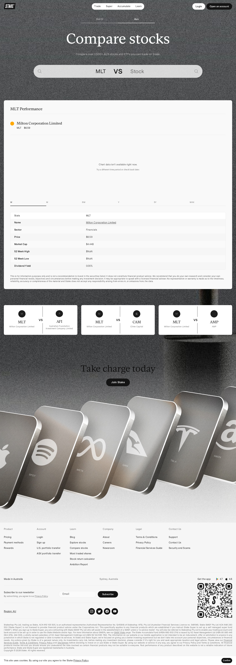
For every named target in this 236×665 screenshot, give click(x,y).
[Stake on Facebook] (107, 611)
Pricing (7, 537)
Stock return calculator (82, 559)
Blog (72, 537)
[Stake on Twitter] (99, 611)
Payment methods (13, 542)
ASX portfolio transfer (49, 553)
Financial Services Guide (149, 548)
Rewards (8, 548)
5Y (155, 202)
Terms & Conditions (146, 537)
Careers (107, 542)
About (106, 537)
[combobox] (75, 71)
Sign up (41, 542)
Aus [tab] (136, 19)
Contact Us (175, 542)
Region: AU (10, 611)
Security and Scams (179, 548)
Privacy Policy (143, 542)
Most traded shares (80, 553)
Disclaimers (63, 643)
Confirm (227, 660)
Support (173, 537)
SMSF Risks (119, 632)
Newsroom (109, 548)
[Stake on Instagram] (91, 611)
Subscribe (108, 594)
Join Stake (118, 382)
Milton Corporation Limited (101, 222)
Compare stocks (79, 548)
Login (199, 6)
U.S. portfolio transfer (48, 548)
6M (83, 202)
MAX (192, 202)
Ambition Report (79, 564)
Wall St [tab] (99, 19)
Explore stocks (78, 542)
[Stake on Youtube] (115, 611)
